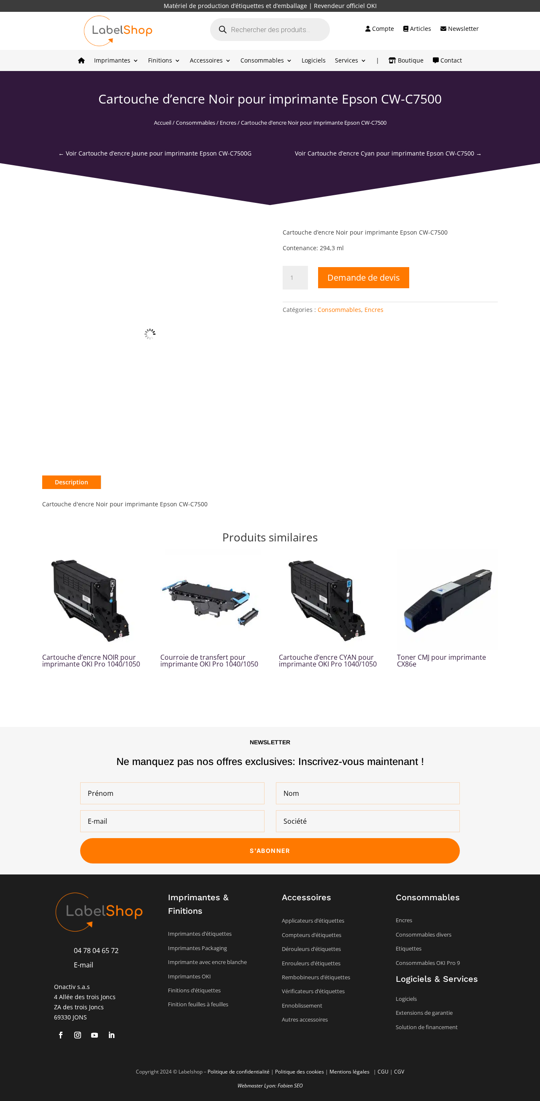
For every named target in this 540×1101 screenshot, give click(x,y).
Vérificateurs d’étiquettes (313, 991)
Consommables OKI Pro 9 (428, 963)
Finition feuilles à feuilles (198, 1004)
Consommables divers (423, 934)
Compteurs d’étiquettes (311, 935)
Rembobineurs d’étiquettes (316, 977)
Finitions (160, 60)
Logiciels (314, 60)
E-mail (83, 965)
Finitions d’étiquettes (194, 990)
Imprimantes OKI (189, 976)
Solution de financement (427, 1027)
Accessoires (206, 60)
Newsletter (462, 29)
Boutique (410, 60)
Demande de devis (363, 277)
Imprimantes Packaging (197, 948)
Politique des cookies (299, 1071)
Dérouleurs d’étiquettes (311, 949)
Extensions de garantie (424, 1012)
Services (346, 60)
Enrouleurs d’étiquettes (311, 963)
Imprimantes (112, 60)
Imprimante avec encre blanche (207, 962)
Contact (450, 60)
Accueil (162, 122)
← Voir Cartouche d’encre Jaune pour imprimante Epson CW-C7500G (154, 153)
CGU (383, 1071)
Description (71, 482)
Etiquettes (408, 948)
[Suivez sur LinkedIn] (111, 1035)
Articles (419, 29)
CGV (399, 1071)
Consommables (262, 60)
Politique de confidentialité (239, 1071)
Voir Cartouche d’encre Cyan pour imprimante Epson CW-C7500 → (388, 153)
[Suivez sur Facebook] (61, 1035)
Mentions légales (350, 1071)
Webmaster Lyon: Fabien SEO (270, 1085)
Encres (228, 122)
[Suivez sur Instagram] (77, 1035)
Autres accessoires (305, 1019)
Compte (382, 29)
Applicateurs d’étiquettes (313, 920)
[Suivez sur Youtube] (94, 1035)
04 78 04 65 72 (96, 950)
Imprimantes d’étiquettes (200, 933)
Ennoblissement (302, 1005)
